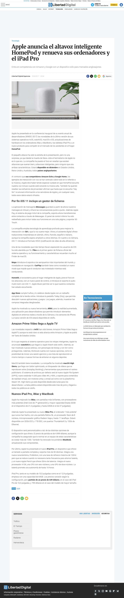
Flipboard (113, 591)
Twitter (99, 591)
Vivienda (84, 1)
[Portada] (62, 5)
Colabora (114, 5)
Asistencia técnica (58, 592)
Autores (70, 592)
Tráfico (16, 521)
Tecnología (59, 9)
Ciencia (39, 9)
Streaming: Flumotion (35, 595)
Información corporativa (13, 592)
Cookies (47, 592)
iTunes (95, 594)
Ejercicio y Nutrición (80, 9)
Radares (17, 538)
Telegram (117, 591)
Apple (18, 488)
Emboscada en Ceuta (35, 1)
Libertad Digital (49, 587)
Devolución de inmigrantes (48, 1)
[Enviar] (95, 76)
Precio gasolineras (18, 532)
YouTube (106, 591)
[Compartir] (87, 76)
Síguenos (108, 76)
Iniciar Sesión (121, 4)
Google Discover (110, 591)
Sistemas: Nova (46, 595)
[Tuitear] (91, 76)
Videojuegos (68, 9)
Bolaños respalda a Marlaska (63, 1)
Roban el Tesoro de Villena (93, 1)
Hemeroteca (19, 542)
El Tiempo (18, 526)
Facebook (95, 591)
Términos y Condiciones (33, 592)
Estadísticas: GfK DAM (23, 595)
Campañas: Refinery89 (10, 595)
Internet (51, 9)
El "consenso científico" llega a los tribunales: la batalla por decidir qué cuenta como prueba (97, 321)
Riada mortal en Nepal (76, 1)
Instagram (102, 591)
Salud (45, 9)
